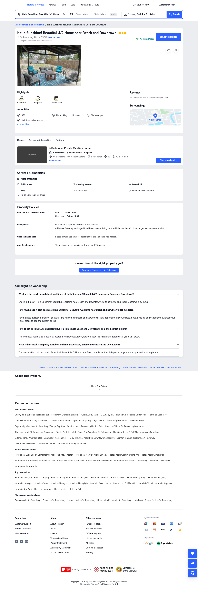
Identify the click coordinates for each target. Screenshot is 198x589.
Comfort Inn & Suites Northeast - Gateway (136, 438)
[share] (192, 563)
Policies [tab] (60, 140)
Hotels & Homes (35, 4)
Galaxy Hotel (104, 426)
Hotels (52, 367)
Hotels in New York (23, 489)
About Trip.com (57, 524)
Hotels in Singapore (163, 483)
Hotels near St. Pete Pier (152, 455)
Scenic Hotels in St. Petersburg (81, 500)
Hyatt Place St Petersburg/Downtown (110, 420)
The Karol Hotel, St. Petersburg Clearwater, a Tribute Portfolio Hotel (45, 432)
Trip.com (42, 367)
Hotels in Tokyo (118, 477)
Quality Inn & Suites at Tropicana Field (32, 415)
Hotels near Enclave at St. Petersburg (130, 460)
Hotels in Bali (75, 489)
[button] (105, 4)
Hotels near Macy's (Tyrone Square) (91, 455)
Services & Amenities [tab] (40, 140)
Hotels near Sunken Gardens (99, 460)
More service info (22, 533)
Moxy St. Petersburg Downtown (72, 444)
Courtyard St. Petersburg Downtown (31, 420)
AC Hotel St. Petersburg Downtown (128, 426)
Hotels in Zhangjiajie (79, 483)
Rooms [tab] (20, 140)
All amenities (23, 124)
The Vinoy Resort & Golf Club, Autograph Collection (136, 432)
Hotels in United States (68, 367)
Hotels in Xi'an (60, 489)
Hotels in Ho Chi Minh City (125, 483)
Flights (52, 4)
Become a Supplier (94, 548)
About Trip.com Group (60, 552)
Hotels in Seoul (41, 483)
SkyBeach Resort (137, 420)
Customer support (23, 524)
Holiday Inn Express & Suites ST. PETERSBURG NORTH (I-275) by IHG (82, 415)
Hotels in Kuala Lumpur (100, 483)
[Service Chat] (192, 573)
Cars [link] (73, 4)
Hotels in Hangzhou (43, 489)
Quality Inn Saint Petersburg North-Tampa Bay (70, 420)
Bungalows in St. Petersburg (27, 500)
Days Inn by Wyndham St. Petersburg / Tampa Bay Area (40, 426)
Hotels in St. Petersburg (109, 367)
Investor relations (93, 524)
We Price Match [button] (147, 39)
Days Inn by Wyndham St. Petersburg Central (35, 444)
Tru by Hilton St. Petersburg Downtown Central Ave (91, 438)
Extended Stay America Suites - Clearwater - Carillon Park (40, 438)
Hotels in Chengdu (59, 483)
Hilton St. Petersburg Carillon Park (131, 415)
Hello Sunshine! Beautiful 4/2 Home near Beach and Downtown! (67, 33)
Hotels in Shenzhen (99, 477)
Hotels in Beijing (41, 477)
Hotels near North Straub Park (70, 460)
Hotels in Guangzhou (60, 477)
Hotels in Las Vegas (23, 483)
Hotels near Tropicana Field (27, 466)
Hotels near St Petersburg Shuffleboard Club (35, 460)
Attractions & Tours (89, 4)
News (53, 528)
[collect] (192, 553)
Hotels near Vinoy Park (160, 460)
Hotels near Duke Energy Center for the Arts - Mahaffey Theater (44, 455)
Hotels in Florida (88, 367)
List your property (94, 538)
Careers (53, 533)
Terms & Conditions (59, 538)
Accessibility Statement (60, 548)
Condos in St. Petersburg (54, 500)
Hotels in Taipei (146, 483)
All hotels (90, 543)
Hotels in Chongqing (157, 477)
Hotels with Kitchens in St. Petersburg (114, 500)
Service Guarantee (23, 528)
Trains (63, 4)
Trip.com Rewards (94, 528)
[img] (49, 65)
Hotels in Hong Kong (136, 477)
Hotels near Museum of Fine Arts (124, 455)
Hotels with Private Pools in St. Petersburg (153, 500)
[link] (141, 4)
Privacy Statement (58, 543)
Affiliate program (93, 533)
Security (89, 552)
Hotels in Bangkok (80, 477)
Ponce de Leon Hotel (158, 415)
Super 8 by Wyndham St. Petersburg (94, 432)
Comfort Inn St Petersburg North (81, 426)
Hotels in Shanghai (23, 477)
